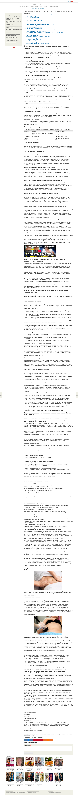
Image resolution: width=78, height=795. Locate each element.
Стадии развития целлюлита (33, 35)
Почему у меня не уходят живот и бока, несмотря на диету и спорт (40, 24)
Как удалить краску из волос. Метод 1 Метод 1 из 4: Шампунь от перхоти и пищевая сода (13, 23)
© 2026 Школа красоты (9, 791)
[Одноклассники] (48, 740)
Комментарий (27, 745)
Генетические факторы (54, 734)
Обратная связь (50, 791)
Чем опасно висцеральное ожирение (34, 27)
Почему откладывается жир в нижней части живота (37, 31)
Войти (69, 1)
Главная (32, 8)
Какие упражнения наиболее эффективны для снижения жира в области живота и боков (44, 32)
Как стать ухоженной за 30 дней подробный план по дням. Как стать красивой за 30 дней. (13, 18)
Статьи (37, 8)
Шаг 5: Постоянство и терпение (33, 21)
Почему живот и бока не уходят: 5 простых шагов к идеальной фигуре (40, 15)
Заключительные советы (34, 734)
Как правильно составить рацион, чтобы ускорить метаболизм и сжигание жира (42, 38)
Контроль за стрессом (67, 732)
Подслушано (43, 8)
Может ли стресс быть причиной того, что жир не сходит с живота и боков (41, 29)
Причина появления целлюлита (33, 34)
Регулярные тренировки (42, 732)
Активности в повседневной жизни (59, 732)
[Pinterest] (38, 740)
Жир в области (48, 734)
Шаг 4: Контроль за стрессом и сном (34, 20)
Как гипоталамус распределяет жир (34, 28)
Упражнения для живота (27, 734)
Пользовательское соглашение (34, 791)
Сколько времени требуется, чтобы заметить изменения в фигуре (39, 43)
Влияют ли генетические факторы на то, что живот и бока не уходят (40, 25)
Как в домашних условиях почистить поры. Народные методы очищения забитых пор (14, 31)
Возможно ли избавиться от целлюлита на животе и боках (38, 36)
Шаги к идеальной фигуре (35, 732)
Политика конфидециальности (31, 792)
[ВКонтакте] (28, 740)
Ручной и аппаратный (31, 40)
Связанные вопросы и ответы (32, 23)
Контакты (28, 791)
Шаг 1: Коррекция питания (32, 16)
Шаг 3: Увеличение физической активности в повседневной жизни (41, 19)
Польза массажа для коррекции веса (34, 39)
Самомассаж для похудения (33, 42)
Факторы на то (60, 734)
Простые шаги (29, 732)
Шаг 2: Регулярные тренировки (33, 17)
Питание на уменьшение (42, 734)
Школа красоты (39, 5)
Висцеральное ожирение (65, 734)
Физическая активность (49, 732)
